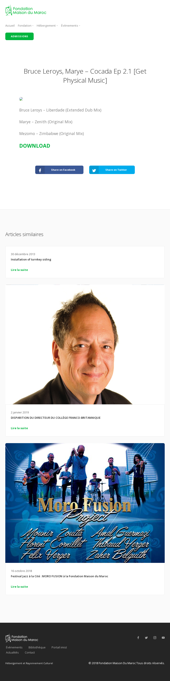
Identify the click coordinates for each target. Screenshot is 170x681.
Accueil (10, 25)
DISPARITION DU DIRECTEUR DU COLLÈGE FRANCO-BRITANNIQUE (55, 418)
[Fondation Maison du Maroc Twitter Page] (146, 638)
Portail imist (59, 647)
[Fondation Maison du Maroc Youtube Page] (163, 638)
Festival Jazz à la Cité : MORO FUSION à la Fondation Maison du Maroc (59, 576)
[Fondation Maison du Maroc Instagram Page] (154, 638)
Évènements (14, 647)
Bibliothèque (37, 647)
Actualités (12, 652)
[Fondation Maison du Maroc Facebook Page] (138, 638)
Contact (30, 652)
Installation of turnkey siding (31, 259)
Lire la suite (19, 270)
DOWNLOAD (34, 145)
